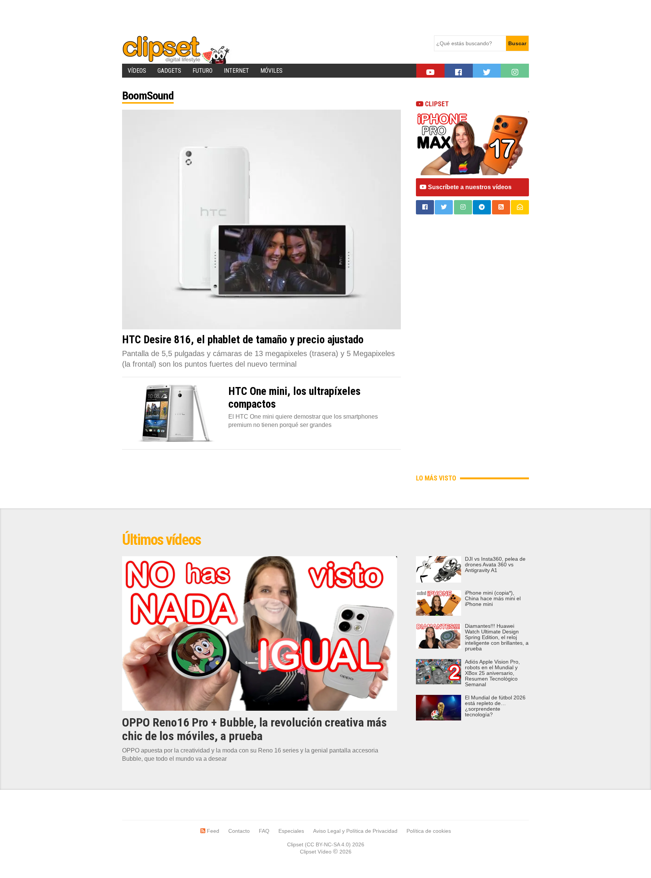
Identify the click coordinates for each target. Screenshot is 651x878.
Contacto (239, 831)
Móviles (271, 70)
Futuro (202, 70)
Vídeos (137, 70)
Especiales (291, 831)
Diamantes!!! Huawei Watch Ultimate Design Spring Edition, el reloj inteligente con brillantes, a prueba (497, 637)
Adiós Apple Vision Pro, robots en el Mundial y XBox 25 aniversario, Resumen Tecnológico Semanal (492, 673)
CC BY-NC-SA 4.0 (328, 844)
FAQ (264, 831)
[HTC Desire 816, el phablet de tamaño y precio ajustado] (261, 219)
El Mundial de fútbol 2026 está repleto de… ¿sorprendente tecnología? (495, 706)
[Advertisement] (259, 17)
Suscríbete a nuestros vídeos (469, 187)
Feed (212, 831)
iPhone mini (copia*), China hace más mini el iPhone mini (493, 598)
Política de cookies (428, 831)
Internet (236, 70)
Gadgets (169, 70)
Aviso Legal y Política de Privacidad (355, 831)
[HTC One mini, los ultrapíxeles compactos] (173, 413)
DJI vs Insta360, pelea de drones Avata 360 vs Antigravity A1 (495, 564)
